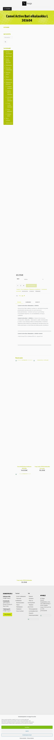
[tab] (19, 302)
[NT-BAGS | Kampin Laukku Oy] (27, 3)
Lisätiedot (28, 302)
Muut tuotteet (8, 119)
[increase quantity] (23, 285)
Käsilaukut (18, 609)
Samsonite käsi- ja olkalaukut (9, 99)
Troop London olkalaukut (9, 105)
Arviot (37, 302)
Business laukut (8, 73)
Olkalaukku (37, 291)
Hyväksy (27, 727)
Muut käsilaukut (25, 289)
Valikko (8, 8)
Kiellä (27, 731)
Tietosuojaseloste (23, 738)
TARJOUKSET (9, 123)
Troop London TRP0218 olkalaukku (24, 580)
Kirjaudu (31, 596)
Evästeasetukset (27, 735)
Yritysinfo (31, 613)
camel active (25, 291)
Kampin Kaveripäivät (9, 52)
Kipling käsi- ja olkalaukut (9, 92)
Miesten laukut (9, 114)
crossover (31, 291)
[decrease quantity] (17, 285)
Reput (7, 77)
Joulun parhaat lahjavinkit (8, 60)
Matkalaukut (9, 65)
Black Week (9, 56)
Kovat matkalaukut (21, 596)
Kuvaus (19, 302)
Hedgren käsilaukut (9, 87)
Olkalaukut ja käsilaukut (34, 289)
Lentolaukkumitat (33, 611)
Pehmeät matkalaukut (9, 68)
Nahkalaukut (9, 79)
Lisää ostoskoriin (31, 285)
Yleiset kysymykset (33, 615)
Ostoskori (31, 598)
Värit (18, 278)
